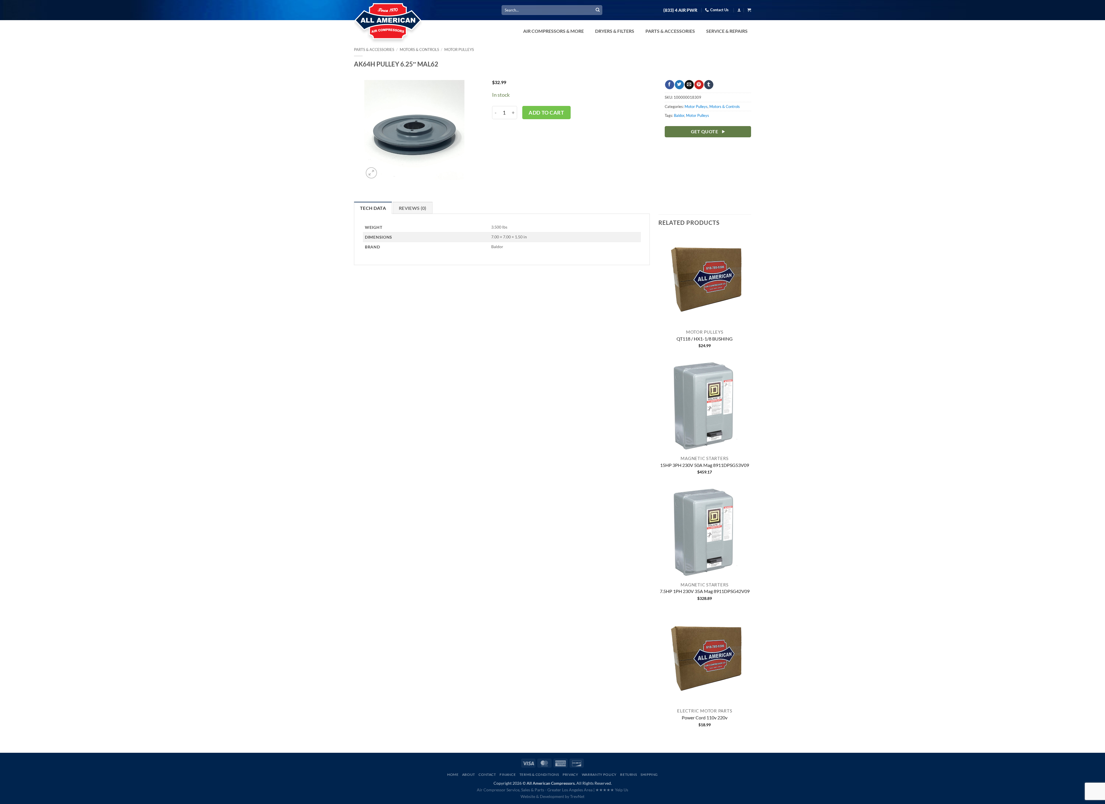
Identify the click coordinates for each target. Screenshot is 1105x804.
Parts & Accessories (374, 49)
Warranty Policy (599, 774)
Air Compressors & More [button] (553, 31)
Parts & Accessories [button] (670, 31)
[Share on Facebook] (669, 84)
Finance (508, 774)
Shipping (649, 774)
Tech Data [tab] (373, 208)
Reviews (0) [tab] (412, 208)
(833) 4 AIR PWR (680, 10)
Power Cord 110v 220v (704, 717)
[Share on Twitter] (679, 84)
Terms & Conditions (539, 774)
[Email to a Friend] (689, 84)
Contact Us (719, 9)
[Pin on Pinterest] (698, 84)
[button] (739, 10)
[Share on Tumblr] (708, 84)
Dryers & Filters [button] (614, 31)
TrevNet (577, 796)
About (468, 774)
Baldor (679, 115)
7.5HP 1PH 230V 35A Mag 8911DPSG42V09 (705, 591)
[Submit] (597, 10)
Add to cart (546, 112)
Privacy (570, 774)
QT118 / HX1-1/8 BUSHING (705, 338)
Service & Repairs (727, 31)
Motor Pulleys (459, 49)
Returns (628, 774)
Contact (487, 774)
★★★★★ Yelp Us (611, 789)
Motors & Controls (419, 49)
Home (452, 774)
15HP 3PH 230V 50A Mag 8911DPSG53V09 (704, 465)
